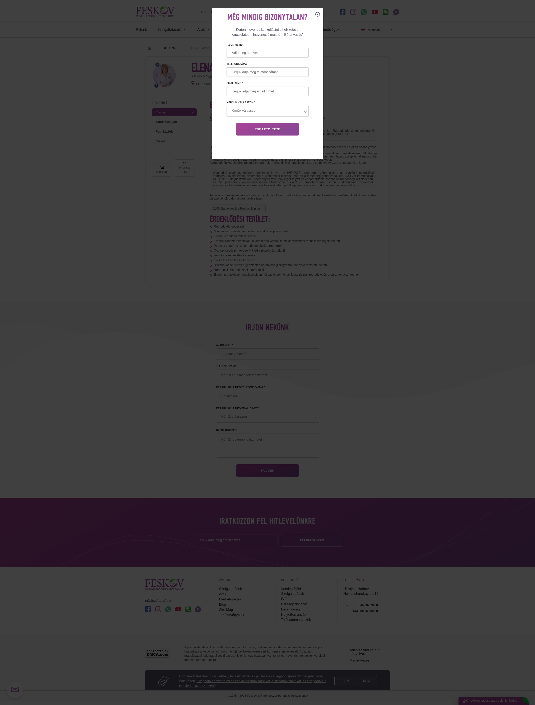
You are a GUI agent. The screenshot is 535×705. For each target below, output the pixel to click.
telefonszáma (237, 64)
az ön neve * (235, 45)
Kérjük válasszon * (241, 102)
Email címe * (235, 83)
